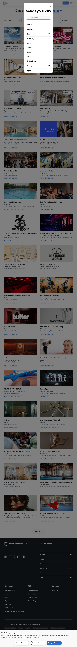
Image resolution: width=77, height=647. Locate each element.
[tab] (38, 24)
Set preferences (21, 643)
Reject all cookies (38, 643)
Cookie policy (36, 637)
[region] (38, 638)
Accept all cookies (54, 643)
